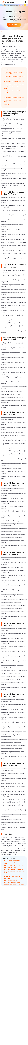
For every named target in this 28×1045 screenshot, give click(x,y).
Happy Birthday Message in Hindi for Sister (14, 81)
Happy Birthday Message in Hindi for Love (14, 97)
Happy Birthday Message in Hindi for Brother (14, 79)
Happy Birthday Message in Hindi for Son (13, 95)
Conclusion (6, 104)
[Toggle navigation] (26, 2)
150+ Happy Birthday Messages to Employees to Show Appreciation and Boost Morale (14, 862)
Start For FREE (13, 25)
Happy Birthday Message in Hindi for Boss (14, 84)
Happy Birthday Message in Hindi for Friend (14, 76)
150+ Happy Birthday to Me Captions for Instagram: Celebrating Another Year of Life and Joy (14, 871)
